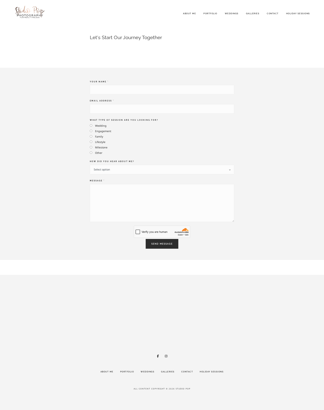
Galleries (253, 13)
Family (99, 136)
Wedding (100, 125)
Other (98, 153)
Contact (273, 13)
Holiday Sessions (298, 13)
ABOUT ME (189, 13)
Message (97, 180)
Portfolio (210, 13)
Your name (99, 81)
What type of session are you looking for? (124, 120)
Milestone (101, 147)
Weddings (231, 13)
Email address (102, 101)
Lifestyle (100, 142)
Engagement (103, 131)
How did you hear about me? (112, 161)
